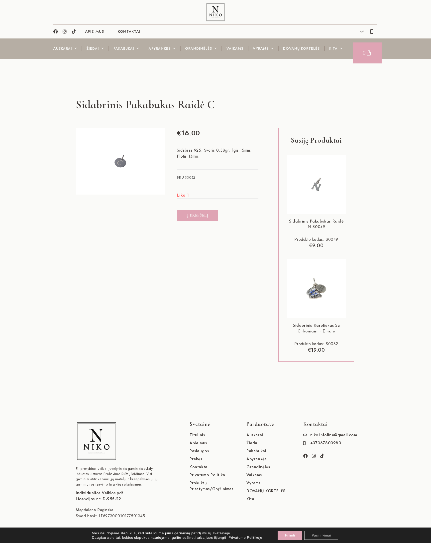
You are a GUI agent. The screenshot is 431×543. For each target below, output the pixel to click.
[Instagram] (65, 31)
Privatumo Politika (207, 475)
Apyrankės (160, 48)
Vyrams (261, 48)
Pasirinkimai (321, 535)
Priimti (290, 535)
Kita (333, 48)
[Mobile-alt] (372, 31)
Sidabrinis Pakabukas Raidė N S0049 (316, 224)
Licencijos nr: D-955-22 (98, 499)
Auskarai (62, 48)
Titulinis (197, 435)
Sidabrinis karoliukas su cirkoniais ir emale (316, 328)
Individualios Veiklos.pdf (99, 493)
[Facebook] (55, 31)
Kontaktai (129, 31)
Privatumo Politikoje (245, 538)
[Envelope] (362, 31)
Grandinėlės (198, 48)
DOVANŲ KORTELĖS (301, 48)
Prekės (196, 459)
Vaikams (234, 48)
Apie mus (198, 443)
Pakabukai (123, 48)
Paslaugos (199, 451)
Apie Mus (94, 31)
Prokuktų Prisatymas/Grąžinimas (211, 486)
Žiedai (93, 48)
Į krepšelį (197, 215)
